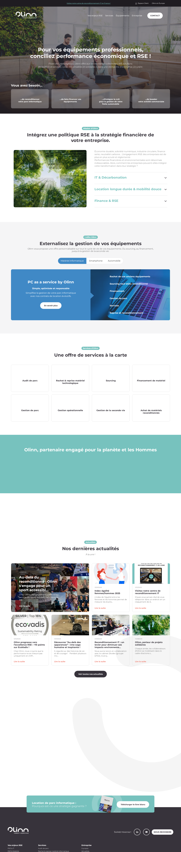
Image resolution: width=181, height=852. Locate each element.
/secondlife (16, 91)
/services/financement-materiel (68, 91)
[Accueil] (27, 15)
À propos (84, 848)
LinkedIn (137, 832)
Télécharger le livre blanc (133, 804)
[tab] (72, 261)
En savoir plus (51, 305)
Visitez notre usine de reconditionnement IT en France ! (89, 3)
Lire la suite (24, 606)
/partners (137, 91)
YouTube (146, 832)
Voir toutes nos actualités (90, 674)
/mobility (96, 91)
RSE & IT (11, 848)
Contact (155, 15)
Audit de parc (43, 848)
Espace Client (143, 3)
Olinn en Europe (158, 3)
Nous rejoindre (162, 832)
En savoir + (30, 386)
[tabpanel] (90, 294)
